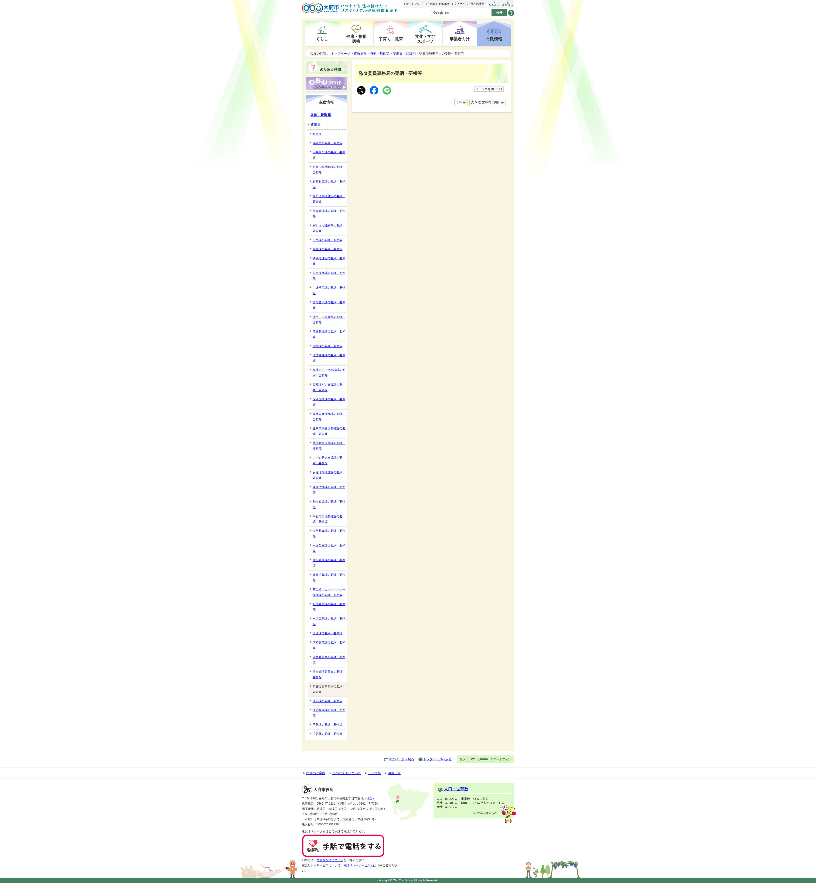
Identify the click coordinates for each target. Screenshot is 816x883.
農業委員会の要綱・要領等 (329, 659)
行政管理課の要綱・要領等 (329, 213)
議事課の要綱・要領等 (327, 701)
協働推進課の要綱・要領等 (329, 275)
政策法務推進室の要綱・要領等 (329, 198)
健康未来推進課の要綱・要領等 (329, 416)
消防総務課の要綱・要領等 (329, 712)
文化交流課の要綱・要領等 (329, 305)
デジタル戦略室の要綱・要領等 (329, 228)
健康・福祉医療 (356, 39)
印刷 (459, 102)
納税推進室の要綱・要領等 (329, 261)
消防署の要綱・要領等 (327, 733)
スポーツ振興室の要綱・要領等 (329, 319)
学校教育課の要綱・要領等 (329, 645)
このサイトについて (346, 773)
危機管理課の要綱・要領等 (329, 334)
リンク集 (374, 773)
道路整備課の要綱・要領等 (329, 533)
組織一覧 (394, 773)
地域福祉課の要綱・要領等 (329, 357)
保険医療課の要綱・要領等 (329, 401)
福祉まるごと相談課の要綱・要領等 (329, 372)
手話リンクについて (330, 860)
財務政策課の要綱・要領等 (329, 184)
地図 (370, 798)
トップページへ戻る (437, 759)
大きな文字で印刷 (485, 102)
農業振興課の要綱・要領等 (329, 577)
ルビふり (494, 4)
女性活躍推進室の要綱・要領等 (329, 475)
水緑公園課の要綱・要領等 (329, 548)
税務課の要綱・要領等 (327, 249)
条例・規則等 (379, 53)
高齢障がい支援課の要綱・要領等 (327, 387)
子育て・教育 (391, 39)
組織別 (411, 53)
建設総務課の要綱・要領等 (329, 562)
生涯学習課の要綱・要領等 (329, 290)
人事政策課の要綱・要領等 (329, 154)
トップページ (340, 53)
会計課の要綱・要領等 (327, 633)
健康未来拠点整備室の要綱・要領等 (329, 431)
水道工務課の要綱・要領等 (329, 621)
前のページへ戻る (401, 759)
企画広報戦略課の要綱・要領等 (329, 169)
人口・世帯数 (456, 789)
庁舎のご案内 (315, 773)
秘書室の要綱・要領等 (327, 143)
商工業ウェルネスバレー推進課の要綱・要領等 (329, 592)
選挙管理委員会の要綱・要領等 (329, 674)
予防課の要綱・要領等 (327, 724)
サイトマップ (414, 3)
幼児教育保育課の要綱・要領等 (329, 445)
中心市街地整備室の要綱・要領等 (327, 519)
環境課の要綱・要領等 (327, 346)
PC (473, 759)
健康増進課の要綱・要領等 (329, 489)
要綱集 (397, 53)
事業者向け (460, 39)
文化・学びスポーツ (425, 39)
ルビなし (507, 4)
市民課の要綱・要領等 (327, 240)
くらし (322, 39)
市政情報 (494, 39)
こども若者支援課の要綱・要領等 (327, 460)
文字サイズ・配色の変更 (469, 3)
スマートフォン (500, 759)
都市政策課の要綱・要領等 (329, 504)
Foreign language (438, 3)
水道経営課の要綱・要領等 (329, 606)
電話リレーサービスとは (359, 865)
